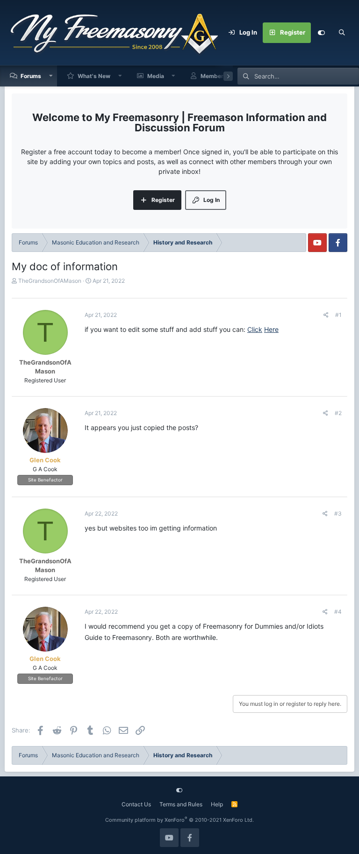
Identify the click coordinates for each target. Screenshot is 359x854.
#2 (338, 412)
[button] (50, 75)
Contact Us (136, 804)
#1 (338, 314)
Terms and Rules (180, 804)
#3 (338, 513)
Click (254, 329)
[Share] (326, 315)
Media (155, 75)
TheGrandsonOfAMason (49, 280)
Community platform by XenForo (179, 820)
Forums (31, 75)
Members (214, 75)
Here (271, 329)
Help (217, 804)
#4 (338, 611)
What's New (94, 75)
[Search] (341, 32)
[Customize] (321, 32)
